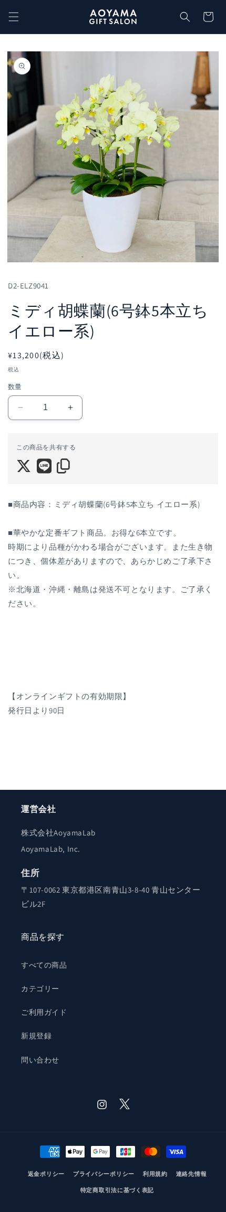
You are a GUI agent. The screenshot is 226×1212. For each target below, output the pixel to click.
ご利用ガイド (44, 1012)
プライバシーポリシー (104, 1173)
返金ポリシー (46, 1173)
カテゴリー (40, 988)
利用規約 (155, 1173)
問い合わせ (40, 1060)
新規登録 (36, 1036)
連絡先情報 (191, 1173)
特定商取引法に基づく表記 (117, 1190)
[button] (13, 16)
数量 (15, 386)
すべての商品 (44, 965)
